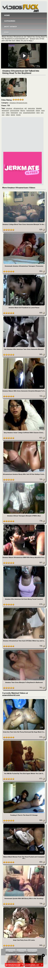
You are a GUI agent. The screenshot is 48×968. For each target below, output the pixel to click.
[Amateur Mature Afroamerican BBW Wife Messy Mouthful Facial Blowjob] (24, 525)
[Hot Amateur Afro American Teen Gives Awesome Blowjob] (24, 317)
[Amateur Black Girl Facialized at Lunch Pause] (24, 275)
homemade (30, 110)
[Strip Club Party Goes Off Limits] (24, 908)
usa (20, 113)
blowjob (39, 108)
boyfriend (5, 110)
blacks (22, 110)
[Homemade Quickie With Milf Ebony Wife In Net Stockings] (24, 866)
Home (7, 15)
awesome (31, 108)
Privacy (21, 951)
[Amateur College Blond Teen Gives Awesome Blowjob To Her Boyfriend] (24, 192)
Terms (10, 951)
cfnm (7, 113)
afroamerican (18, 108)
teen (43, 110)
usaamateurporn (29, 113)
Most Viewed (10, 26)
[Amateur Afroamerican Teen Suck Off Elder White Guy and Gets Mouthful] (24, 608)
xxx (3, 115)
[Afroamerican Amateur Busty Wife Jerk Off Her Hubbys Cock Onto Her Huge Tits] (24, 442)
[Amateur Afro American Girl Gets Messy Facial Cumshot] (24, 567)
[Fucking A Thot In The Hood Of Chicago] (24, 783)
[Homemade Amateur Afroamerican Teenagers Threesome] (24, 234)
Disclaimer (32, 951)
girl (25, 108)
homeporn (14, 113)
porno (13, 115)
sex (42, 113)
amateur (9, 108)
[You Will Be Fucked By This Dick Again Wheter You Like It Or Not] (24, 741)
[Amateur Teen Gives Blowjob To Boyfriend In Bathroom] (24, 650)
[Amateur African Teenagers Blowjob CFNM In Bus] (24, 483)
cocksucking (14, 110)
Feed (6, 32)
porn (38, 113)
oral (3, 113)
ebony (38, 110)
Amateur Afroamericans (18, 103)
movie (18, 115)
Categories (9, 21)
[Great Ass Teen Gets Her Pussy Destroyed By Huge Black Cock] (24, 699)
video (8, 115)
